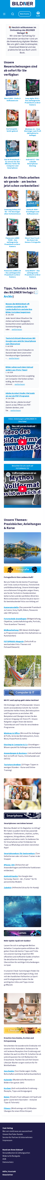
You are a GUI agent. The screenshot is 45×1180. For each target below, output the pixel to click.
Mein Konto (24, 14)
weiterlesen (17, 329)
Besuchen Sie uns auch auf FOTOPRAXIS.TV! (22, 467)
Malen (6, 1097)
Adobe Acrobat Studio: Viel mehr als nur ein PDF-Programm (20, 394)
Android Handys (11, 876)
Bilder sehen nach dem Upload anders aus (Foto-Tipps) (19, 368)
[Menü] (4, 14)
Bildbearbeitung (11, 630)
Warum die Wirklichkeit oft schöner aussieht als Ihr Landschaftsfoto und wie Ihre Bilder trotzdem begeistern (19, 308)
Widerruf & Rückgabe (11, 1156)
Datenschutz (8, 1162)
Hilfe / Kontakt (9, 1171)
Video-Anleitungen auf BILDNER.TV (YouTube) (22, 420)
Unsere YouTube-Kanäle (12, 1134)
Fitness (7, 1108)
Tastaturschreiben (12, 764)
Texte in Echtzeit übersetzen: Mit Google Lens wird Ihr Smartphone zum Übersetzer (21, 341)
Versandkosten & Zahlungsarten (16, 1153)
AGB (4, 1159)
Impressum (7, 1140)
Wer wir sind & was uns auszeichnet (17, 1131)
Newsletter (7, 1174)
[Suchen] (12, 14)
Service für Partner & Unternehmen (17, 1137)
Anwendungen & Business (15, 753)
